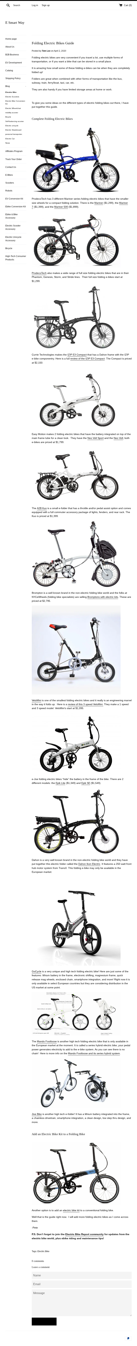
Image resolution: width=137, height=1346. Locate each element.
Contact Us (10, 167)
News (7, 143)
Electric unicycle (11, 126)
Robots (8, 190)
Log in (35, 5)
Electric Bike (11, 92)
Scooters (9, 183)
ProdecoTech (39, 273)
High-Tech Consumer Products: (15, 258)
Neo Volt (118, 438)
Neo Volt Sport (95, 438)
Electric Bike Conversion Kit (15, 102)
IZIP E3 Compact (77, 354)
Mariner (98, 202)
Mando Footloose (47, 1041)
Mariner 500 (61, 206)
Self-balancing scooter (14, 121)
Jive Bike (37, 1114)
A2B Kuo (42, 508)
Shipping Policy (13, 78)
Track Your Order (13, 159)
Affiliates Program (13, 151)
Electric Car (10, 139)
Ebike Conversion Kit (15, 206)
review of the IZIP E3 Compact (87, 358)
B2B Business (12, 54)
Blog (15, 86)
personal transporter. (13, 134)
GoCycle (36, 971)
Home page (11, 39)
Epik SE (85, 783)
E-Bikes (9, 175)
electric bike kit (71, 1210)
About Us (9, 47)
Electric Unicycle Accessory (13, 239)
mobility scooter (11, 113)
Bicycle (8, 117)
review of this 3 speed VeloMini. (85, 704)
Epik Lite (60, 783)
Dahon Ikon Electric (89, 863)
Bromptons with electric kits (102, 597)
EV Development (13, 62)
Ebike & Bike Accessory (11, 216)
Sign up (46, 5)
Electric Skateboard (13, 130)
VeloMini (36, 700)
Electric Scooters (12, 97)
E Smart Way (14, 22)
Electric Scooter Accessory (13, 227)
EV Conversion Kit (14, 198)
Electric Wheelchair (13, 108)
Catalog (9, 70)
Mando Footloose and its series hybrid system (94, 1053)
